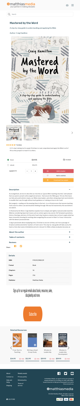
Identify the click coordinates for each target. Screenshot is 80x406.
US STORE (11, 399)
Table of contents (16, 237)
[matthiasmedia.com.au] (21, 4)
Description (14, 190)
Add (22, 359)
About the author (16, 232)
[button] (11, 145)
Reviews (12, 242)
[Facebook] (15, 246)
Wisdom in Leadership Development (63, 352)
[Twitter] (21, 246)
